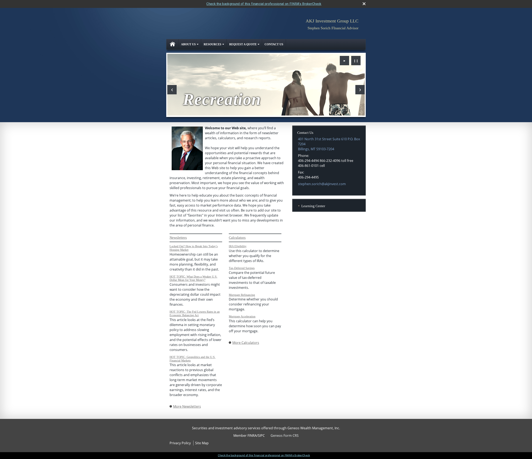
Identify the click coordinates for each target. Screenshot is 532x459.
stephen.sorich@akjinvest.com (322, 184)
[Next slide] (360, 89)
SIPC (261, 435)
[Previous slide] (172, 89)
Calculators (237, 238)
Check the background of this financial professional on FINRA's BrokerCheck (263, 4)
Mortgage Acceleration (242, 316)
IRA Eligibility (237, 246)
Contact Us (274, 44)
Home (172, 44)
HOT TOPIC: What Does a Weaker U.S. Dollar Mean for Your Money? (193, 278)
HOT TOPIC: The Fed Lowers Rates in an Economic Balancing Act (195, 313)
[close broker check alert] (364, 3)
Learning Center (313, 206)
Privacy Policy (180, 443)
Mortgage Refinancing (242, 295)
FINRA (252, 435)
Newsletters (178, 238)
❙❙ (355, 61)
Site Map (202, 443)
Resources (212, 44)
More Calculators (245, 342)
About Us (188, 44)
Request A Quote (243, 44)
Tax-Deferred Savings (242, 268)
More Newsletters (187, 406)
